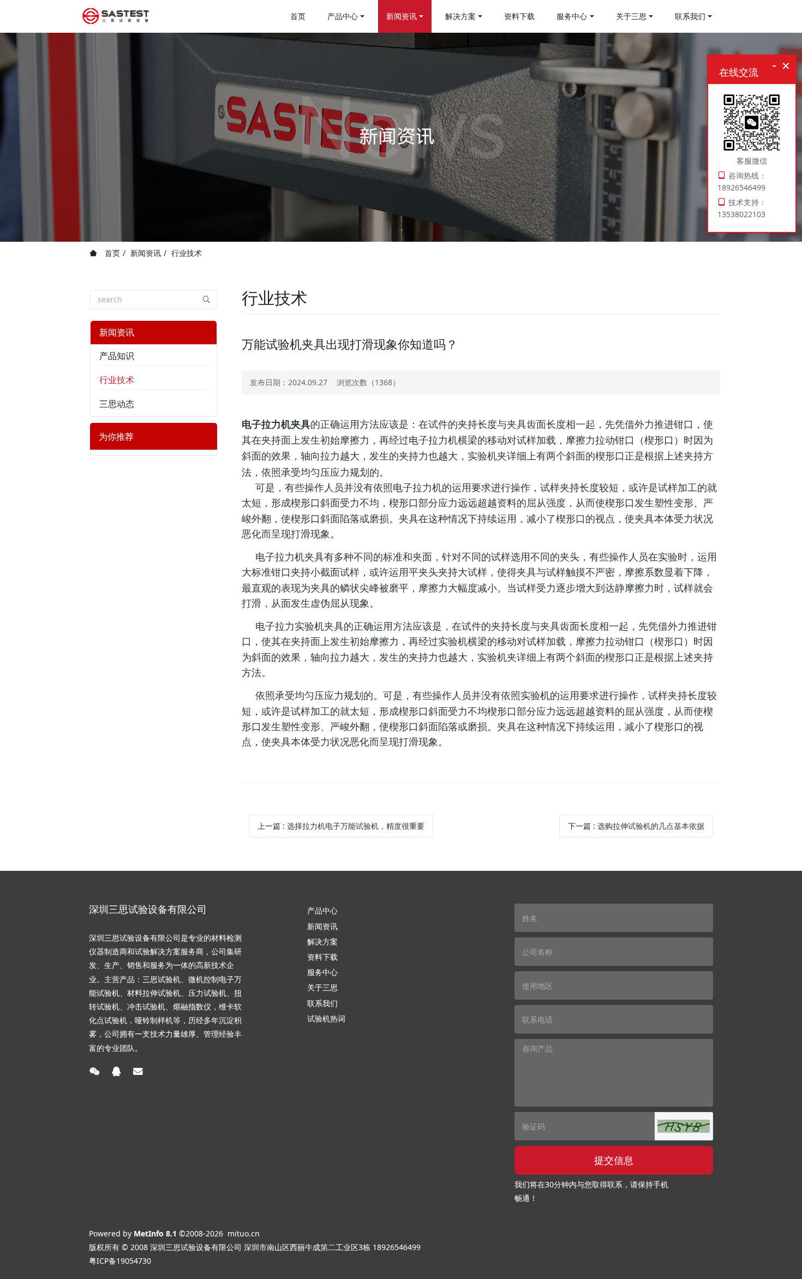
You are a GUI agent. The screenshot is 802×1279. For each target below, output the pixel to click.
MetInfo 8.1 (155, 1233)
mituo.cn (244, 1233)
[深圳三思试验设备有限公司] (116, 16)
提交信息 (613, 1160)
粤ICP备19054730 (120, 1261)
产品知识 (116, 356)
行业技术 (186, 253)
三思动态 (116, 404)
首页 (298, 16)
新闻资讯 (145, 253)
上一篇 (341, 826)
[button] (683, 1126)
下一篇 (636, 826)
